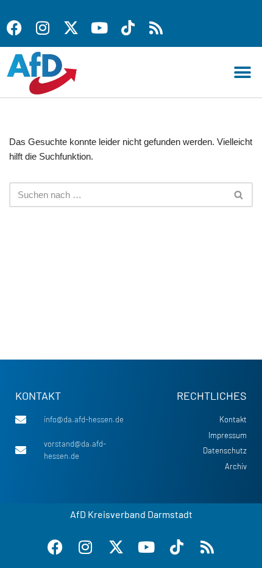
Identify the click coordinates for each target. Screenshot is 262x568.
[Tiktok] (128, 27)
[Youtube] (99, 27)
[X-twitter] (70, 27)
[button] (242, 72)
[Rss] (156, 27)
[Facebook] (55, 546)
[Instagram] (42, 27)
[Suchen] (239, 194)
